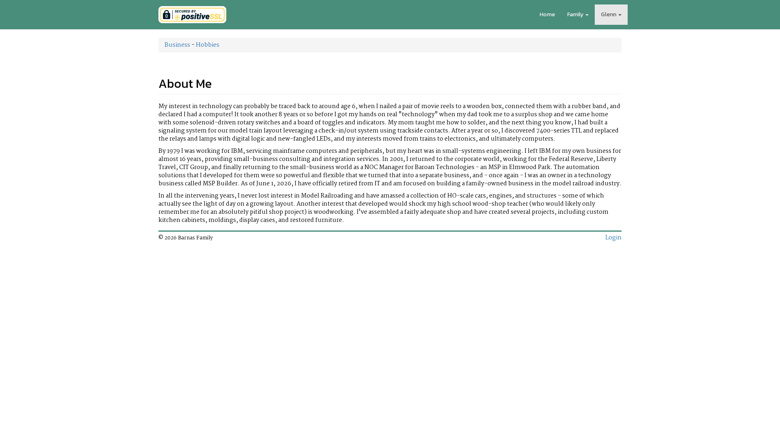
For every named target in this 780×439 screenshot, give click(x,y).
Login (613, 238)
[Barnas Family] (192, 14)
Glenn (608, 14)
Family (575, 14)
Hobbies (207, 45)
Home (547, 14)
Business (177, 45)
